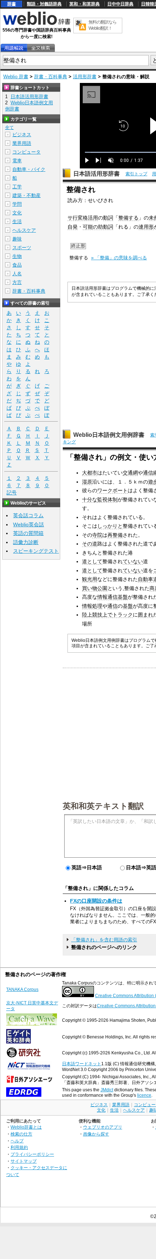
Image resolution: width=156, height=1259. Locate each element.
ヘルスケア (24, 230)
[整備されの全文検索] (40, 48)
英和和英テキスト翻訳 (103, 805)
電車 (17, 160)
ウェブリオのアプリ (102, 1127)
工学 (17, 186)
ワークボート (112, 490)
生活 (17, 221)
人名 (17, 273)
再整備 (115, 535)
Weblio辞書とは (26, 1127)
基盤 (123, 597)
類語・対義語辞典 (44, 4)
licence (144, 1095)
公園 (102, 588)
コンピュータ (26, 152)
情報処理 (92, 606)
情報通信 (107, 597)
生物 (17, 256)
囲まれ (145, 615)
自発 (72, 227)
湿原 (87, 482)
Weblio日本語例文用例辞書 (108, 435)
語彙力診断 (25, 542)
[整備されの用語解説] (13, 48)
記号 (12, 492)
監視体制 (107, 499)
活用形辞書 (85, 76)
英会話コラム (28, 515)
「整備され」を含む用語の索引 (104, 939)
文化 (17, 213)
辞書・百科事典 (50, 76)
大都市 (89, 473)
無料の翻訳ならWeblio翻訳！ (102, 25)
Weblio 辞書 (15, 76)
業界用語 (21, 143)
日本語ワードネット (81, 1063)
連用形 (146, 227)
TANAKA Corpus (22, 989)
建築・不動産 (26, 195)
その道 (89, 544)
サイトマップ (24, 1161)
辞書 (11, 4)
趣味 (17, 239)
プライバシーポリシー (32, 1154)
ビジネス (21, 134)
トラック (122, 615)
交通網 (130, 473)
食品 (17, 265)
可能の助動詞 (98, 227)
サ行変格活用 (82, 218)
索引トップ (136, 173)
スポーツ (21, 247)
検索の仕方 (21, 1134)
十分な (89, 499)
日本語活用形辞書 (96, 174)
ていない (133, 561)
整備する (128, 218)
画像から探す (96, 1134)
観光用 (89, 579)
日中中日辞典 (120, 4)
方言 (17, 282)
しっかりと (110, 526)
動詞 (108, 218)
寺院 (97, 535)
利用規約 (19, 1147)
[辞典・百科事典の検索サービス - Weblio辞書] (37, 24)
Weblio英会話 (28, 524)
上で (107, 615)
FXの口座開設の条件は (96, 901)
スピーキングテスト (36, 551)
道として (92, 561)
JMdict (106, 1089)
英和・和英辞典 (84, 4)
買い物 (89, 588)
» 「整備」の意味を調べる (119, 257)
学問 (17, 204)
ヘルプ (17, 1140)
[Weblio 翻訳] (80, 25)
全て (9, 127)
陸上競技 (92, 615)
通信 (112, 606)
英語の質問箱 (28, 533)
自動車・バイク (28, 169)
